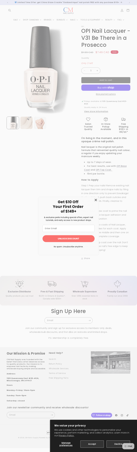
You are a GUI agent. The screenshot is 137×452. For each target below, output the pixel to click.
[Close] (96, 200)
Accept (92, 444)
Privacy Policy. (66, 435)
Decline (118, 444)
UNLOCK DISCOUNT (68, 238)
